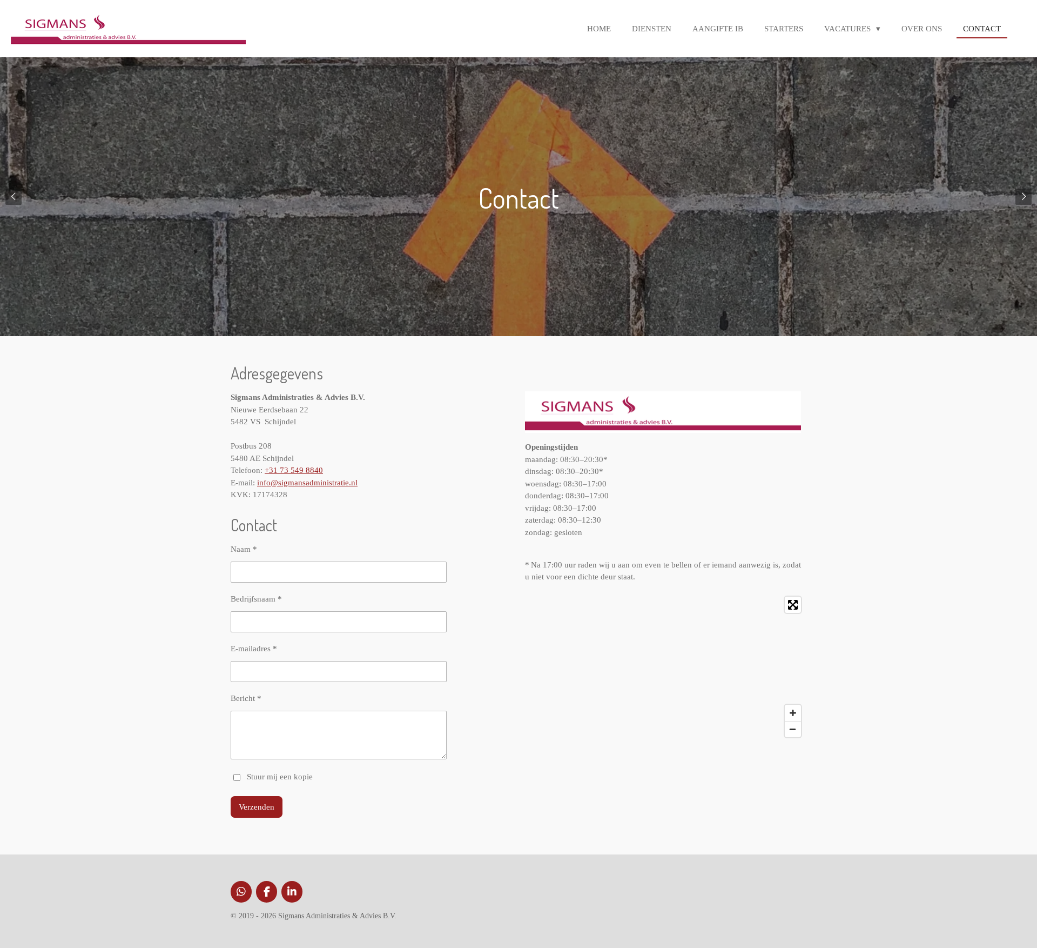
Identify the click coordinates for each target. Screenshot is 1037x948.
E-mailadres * (254, 648)
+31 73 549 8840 (294, 470)
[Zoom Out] (793, 729)
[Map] (665, 667)
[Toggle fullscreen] (793, 605)
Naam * (244, 549)
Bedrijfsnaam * (256, 599)
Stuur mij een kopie (280, 776)
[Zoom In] (793, 713)
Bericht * (246, 698)
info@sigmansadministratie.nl (307, 482)
